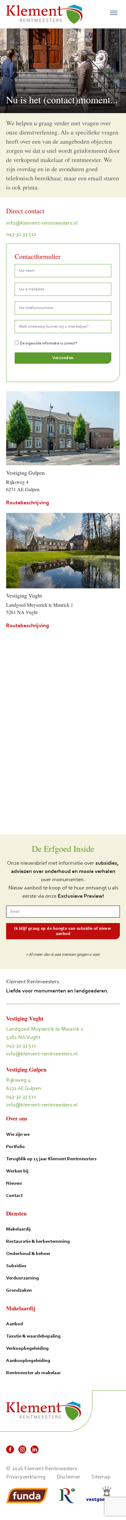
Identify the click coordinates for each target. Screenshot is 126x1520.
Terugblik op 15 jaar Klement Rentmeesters (51, 1158)
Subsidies (16, 1265)
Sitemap (101, 1476)
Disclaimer (68, 1476)
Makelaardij (18, 1229)
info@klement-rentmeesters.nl (42, 222)
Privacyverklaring (26, 1476)
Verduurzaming (22, 1278)
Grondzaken (19, 1290)
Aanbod (14, 1324)
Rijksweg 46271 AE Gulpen (23, 1084)
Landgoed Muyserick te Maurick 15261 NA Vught (44, 1032)
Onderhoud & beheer (28, 1253)
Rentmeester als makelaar (33, 1372)
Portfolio (15, 1146)
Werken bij (17, 1171)
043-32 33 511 (21, 233)
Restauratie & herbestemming (38, 1241)
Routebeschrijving (27, 502)
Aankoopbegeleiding (28, 1360)
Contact (14, 1195)
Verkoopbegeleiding (27, 1348)
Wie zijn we (18, 1134)
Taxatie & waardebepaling (33, 1336)
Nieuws (14, 1183)
